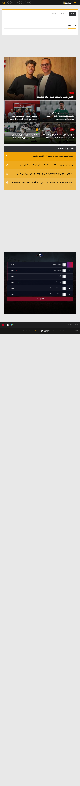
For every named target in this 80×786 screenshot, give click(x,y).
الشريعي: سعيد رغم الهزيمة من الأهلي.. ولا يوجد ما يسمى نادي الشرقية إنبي (39, 174)
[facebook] (7, 2)
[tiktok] (26, 2)
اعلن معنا (25, 330)
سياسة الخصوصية (35, 330)
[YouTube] (22, 2)
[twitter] (11, 2)
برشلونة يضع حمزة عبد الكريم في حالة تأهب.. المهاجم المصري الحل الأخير (39, 165)
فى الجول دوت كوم (69, 330)
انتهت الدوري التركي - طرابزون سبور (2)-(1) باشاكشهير (39, 156)
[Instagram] (19, 2)
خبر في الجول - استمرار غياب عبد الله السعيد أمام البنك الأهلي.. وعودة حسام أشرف (58, 137)
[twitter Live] (15, 2)
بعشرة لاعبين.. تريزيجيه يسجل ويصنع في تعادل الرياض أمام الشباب (24, 137)
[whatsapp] (30, 2)
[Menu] (75, 2)
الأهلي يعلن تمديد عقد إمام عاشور (55, 96)
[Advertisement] (40, 221)
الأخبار (72, 13)
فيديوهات (63, 13)
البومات (53, 13)
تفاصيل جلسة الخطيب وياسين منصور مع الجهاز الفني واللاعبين (23, 117)
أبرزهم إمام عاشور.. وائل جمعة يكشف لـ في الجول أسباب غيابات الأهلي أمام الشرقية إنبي (39, 183)
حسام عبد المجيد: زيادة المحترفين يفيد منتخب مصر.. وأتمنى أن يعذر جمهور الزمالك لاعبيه (60, 116)
